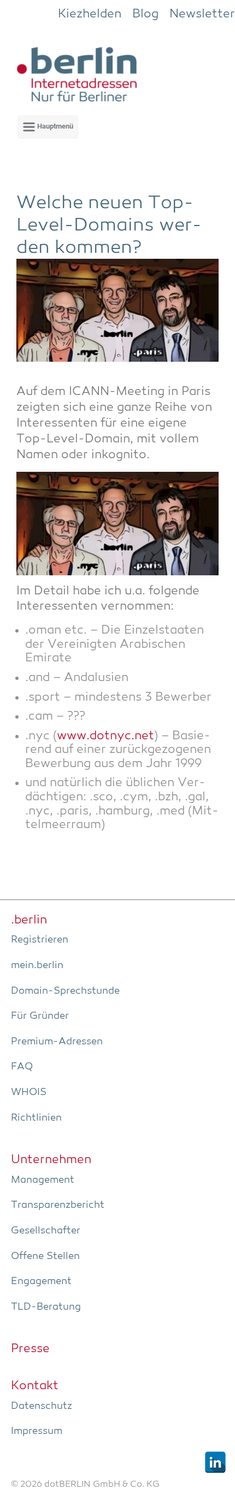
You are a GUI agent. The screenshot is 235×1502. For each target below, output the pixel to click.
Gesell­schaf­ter (45, 1231)
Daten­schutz (41, 1406)
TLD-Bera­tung (46, 1307)
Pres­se (30, 1349)
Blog (145, 14)
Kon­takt (34, 1386)
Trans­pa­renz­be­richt (57, 1205)
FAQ (22, 1067)
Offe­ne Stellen (45, 1256)
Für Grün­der (40, 1016)
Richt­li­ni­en (36, 1118)
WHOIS (28, 1092)
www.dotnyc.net (105, 736)
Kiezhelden (89, 14)
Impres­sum (36, 1431)
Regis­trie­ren (39, 940)
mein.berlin (37, 965)
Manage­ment (42, 1180)
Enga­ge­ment (41, 1281)
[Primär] (47, 126)
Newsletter (202, 14)
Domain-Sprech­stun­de (65, 991)
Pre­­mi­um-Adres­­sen (57, 1042)
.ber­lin (29, 920)
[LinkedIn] (215, 1462)
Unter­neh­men (51, 1160)
